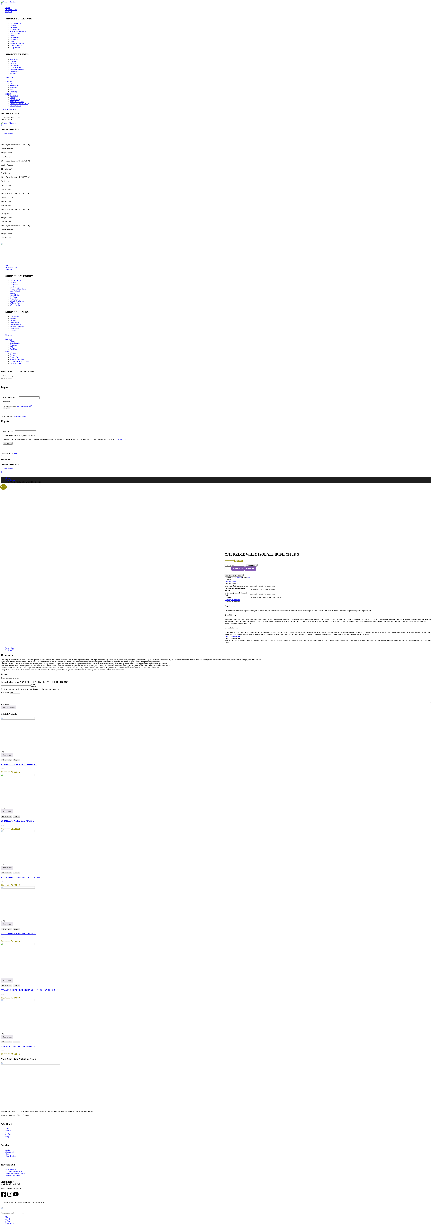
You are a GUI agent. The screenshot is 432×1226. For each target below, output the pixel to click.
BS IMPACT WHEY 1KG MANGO (17, 821)
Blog (7, 1133)
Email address (9, 431)
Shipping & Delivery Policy (15, 1173)
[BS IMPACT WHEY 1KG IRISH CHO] (18, 719)
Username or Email (10, 397)
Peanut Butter (15, 37)
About (12, 83)
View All (13, 73)
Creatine (13, 25)
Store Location (15, 85)
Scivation (13, 61)
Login (16, 453)
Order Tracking (10, 1156)
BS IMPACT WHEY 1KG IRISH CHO (19, 764)
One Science (14, 65)
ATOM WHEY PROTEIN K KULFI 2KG (20, 877)
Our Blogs (13, 92)
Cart (6, 1154)
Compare (228, 575)
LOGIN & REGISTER (9, 110)
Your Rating (5, 692)
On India (13, 63)
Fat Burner (14, 27)
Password (7, 402)
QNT (249, 577)
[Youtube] (16, 1194)
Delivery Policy (15, 106)
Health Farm (14, 71)
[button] (1, 125)
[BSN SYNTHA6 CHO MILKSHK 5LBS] (18, 1001)
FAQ (12, 90)
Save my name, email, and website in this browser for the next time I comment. (32, 689)
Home (7, 8)
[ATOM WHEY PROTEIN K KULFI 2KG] (18, 832)
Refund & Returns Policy (14, 1171)
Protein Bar (14, 42)
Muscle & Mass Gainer (18, 31)
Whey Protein (15, 48)
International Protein (17, 69)
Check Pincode (252, 565)
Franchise (13, 88)
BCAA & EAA (15, 23)
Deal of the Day (11, 10)
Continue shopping (7, 133)
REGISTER (8, 443)
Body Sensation (15, 67)
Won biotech (14, 59)
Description (9, 648)
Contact (12, 98)
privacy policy (121, 439)
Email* (33, 687)
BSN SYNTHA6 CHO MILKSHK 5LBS (19, 1046)
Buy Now (250, 568)
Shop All (8, 12)
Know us (8, 81)
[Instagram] (10, 1194)
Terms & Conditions (17, 102)
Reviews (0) (9, 650)
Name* (33, 684)
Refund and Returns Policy (19, 104)
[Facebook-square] (4, 1194)
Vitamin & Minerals (17, 44)
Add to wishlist (238, 575)
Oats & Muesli (15, 33)
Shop (7, 1137)
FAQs (7, 1150)
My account (14, 96)
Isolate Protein (15, 29)
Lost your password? (24, 406)
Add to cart (238, 568)
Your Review (5, 704)
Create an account (19, 416)
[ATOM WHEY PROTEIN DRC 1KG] (18, 888)
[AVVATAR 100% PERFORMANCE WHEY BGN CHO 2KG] (18, 944)
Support (8, 94)
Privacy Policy (15, 100)
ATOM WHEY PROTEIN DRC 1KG (18, 933)
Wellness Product (16, 46)
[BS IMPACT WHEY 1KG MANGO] (18, 775)
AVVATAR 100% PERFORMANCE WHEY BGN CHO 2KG (29, 990)
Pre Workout (14, 39)
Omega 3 (13, 35)
